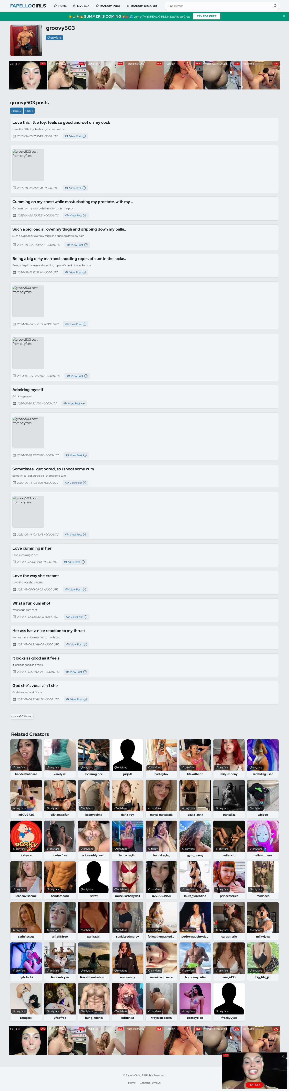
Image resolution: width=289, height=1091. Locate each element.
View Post (75, 136)
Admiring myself (27, 389)
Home (62, 6)
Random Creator (144, 6)
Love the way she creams (35, 575)
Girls (28, 6)
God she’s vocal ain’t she (35, 685)
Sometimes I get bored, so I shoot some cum (53, 469)
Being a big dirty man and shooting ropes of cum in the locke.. (69, 258)
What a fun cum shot (31, 603)
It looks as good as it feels (36, 658)
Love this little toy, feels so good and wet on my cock (61, 122)
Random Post (110, 6)
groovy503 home (21, 716)
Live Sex (83, 6)
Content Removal (150, 1083)
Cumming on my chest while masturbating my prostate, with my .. (72, 201)
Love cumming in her (32, 548)
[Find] (275, 6)
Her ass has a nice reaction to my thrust (48, 630)
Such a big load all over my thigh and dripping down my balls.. (69, 229)
